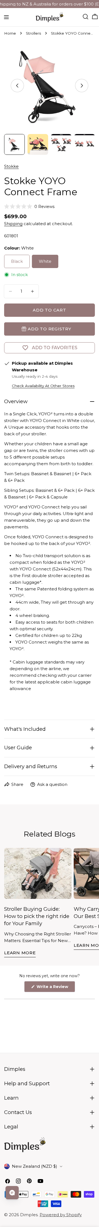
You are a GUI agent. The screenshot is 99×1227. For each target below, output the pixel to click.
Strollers (33, 33)
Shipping (13, 223)
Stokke (11, 166)
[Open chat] (12, 1192)
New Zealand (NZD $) (34, 1166)
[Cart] (95, 16)
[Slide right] (81, 85)
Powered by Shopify (61, 1214)
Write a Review (55, 988)
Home (10, 33)
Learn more (20, 952)
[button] (29, 206)
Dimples (29, 1214)
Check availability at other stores (43, 386)
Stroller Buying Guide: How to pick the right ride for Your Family (36, 916)
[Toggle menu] (6, 17)
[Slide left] (17, 85)
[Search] (85, 16)
